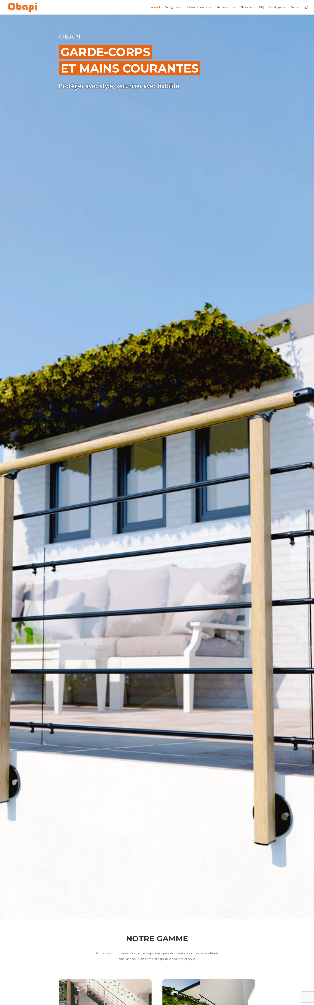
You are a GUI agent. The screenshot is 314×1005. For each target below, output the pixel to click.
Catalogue (275, 7)
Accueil (155, 7)
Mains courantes (198, 7)
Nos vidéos (248, 7)
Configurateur (174, 7)
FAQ (261, 7)
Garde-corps (225, 7)
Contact (296, 7)
